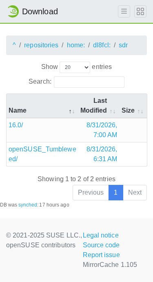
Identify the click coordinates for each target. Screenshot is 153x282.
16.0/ (16, 125)
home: (76, 45)
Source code (101, 245)
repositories (41, 45)
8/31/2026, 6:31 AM (102, 154)
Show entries (76, 66)
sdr (123, 45)
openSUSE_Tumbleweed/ (42, 154)
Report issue (101, 254)
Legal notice (101, 235)
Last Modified (93, 105)
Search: (40, 81)
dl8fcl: (102, 45)
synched (28, 205)
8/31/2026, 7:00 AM (102, 130)
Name (18, 110)
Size (128, 110)
